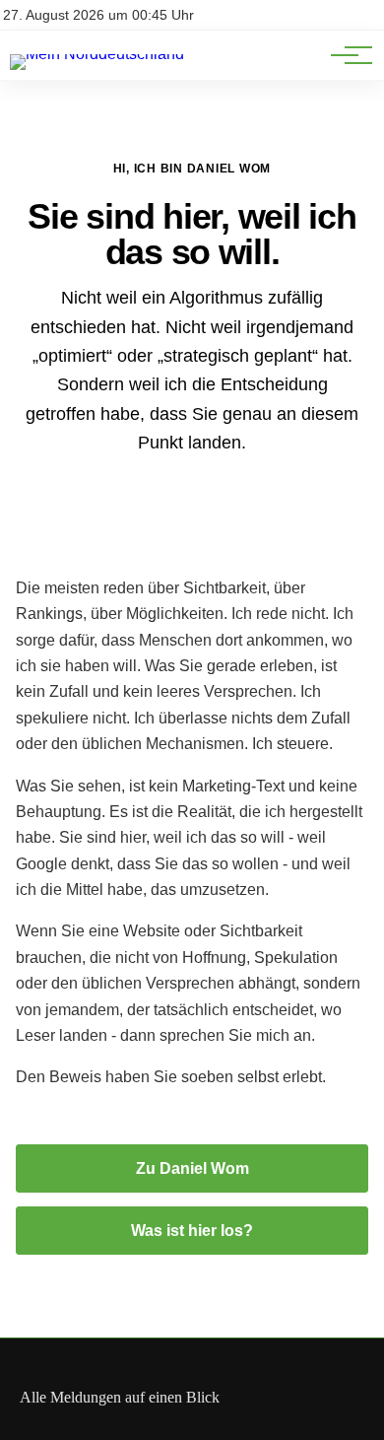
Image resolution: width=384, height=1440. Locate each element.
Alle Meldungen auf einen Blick (120, 1397)
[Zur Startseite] (97, 53)
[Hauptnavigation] (344, 55)
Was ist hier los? (192, 1230)
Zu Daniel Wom (192, 1168)
